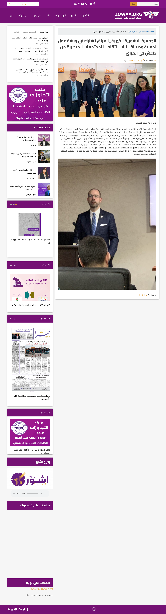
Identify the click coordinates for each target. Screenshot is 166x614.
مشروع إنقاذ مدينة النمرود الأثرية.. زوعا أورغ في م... (30, 241)
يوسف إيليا (33, 145)
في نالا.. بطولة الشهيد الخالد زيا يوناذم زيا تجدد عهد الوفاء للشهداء (30, 60)
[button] (23, 4)
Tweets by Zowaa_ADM (42, 589)
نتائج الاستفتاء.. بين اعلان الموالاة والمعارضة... (30, 305)
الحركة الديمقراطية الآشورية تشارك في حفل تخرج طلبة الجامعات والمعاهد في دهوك (31, 50)
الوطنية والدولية (29, 32)
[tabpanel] (30, 230)
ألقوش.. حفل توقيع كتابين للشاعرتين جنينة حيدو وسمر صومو (30, 39)
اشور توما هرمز (31, 161)
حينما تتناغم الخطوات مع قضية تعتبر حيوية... (24, 171)
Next (11, 265)
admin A (129, 60)
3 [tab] (11, 204)
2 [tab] (13, 204)
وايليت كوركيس (31, 178)
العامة (16, 32)
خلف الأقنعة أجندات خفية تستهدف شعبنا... (26, 138)
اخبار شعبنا (132, 31)
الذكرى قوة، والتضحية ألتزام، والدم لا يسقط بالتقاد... (23, 188)
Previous (15, 265)
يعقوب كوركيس (31, 194)
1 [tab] (16, 204)
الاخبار (142, 31)
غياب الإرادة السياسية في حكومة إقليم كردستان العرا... (23, 155)
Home (149, 31)
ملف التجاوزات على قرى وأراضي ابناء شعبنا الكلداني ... (32, 451)
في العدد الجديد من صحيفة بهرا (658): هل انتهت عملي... (32, 397)
